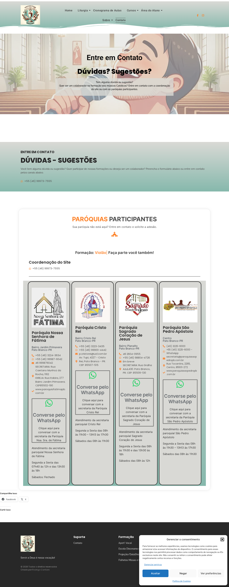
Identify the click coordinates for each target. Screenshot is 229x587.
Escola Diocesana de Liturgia (134, 548)
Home (68, 10)
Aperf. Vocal (125, 543)
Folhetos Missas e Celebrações (136, 560)
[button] (222, 539)
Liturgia (83, 10)
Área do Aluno (150, 10)
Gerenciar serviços (153, 564)
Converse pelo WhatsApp (49, 417)
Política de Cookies (182, 581)
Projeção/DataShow (130, 554)
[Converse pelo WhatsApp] (49, 403)
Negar (183, 573)
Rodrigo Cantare (40, 569)
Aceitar (155, 573)
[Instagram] (203, 15)
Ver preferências (211, 573)
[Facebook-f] (197, 15)
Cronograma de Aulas (107, 10)
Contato (121, 20)
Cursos (131, 10)
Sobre (106, 20)
